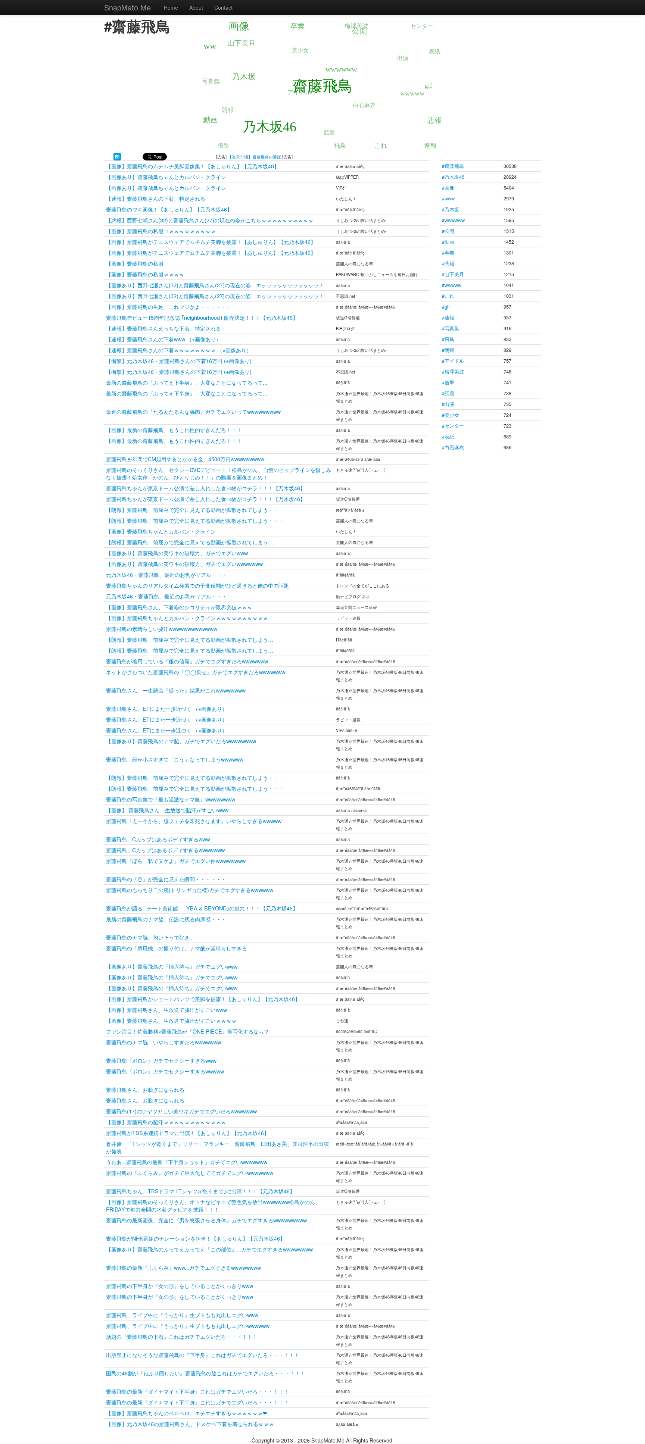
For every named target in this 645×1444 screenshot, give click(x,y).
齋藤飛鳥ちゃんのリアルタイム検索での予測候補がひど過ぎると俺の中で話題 (197, 585)
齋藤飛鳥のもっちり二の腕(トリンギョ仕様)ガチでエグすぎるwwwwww (189, 890)
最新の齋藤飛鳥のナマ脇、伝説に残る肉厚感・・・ (166, 919)
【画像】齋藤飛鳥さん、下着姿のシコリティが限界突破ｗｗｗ (179, 607)
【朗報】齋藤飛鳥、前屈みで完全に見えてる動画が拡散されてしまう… (189, 542)
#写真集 (450, 328)
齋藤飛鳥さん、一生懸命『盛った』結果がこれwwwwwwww (176, 690)
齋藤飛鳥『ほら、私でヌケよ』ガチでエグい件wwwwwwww (176, 861)
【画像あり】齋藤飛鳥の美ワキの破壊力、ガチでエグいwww (177, 553)
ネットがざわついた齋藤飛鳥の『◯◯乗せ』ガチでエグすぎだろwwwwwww (195, 672)
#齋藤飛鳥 (453, 165)
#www (448, 198)
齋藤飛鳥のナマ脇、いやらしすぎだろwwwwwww (163, 1042)
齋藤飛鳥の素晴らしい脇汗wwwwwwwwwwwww (161, 628)
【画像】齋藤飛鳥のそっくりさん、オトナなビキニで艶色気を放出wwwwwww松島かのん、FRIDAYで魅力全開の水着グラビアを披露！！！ (213, 1205)
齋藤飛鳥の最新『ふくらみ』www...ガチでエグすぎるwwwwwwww (183, 1267)
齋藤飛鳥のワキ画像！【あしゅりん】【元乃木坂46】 (169, 209)
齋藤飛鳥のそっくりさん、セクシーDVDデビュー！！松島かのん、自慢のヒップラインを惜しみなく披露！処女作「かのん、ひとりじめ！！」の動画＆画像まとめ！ (218, 473)
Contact (223, 7)
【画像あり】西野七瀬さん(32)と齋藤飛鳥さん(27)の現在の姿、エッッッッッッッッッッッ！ (215, 285)
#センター (453, 425)
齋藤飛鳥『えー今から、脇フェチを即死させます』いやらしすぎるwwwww (193, 821)
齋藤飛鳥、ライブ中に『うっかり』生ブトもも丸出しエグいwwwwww (187, 1325)
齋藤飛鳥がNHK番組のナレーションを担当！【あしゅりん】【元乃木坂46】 (195, 1238)
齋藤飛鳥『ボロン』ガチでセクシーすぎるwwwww (165, 1071)
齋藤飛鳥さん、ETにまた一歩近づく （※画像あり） (166, 708)
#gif (446, 306)
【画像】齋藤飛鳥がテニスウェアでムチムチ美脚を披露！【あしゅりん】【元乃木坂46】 (211, 242)
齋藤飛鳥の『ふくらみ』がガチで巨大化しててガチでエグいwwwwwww (189, 1172)
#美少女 (450, 414)
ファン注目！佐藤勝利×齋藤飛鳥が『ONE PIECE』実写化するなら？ (188, 1031)
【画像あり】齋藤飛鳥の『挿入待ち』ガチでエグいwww (171, 966)
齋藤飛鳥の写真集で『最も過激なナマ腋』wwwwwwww (170, 799)
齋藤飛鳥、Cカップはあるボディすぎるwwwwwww (165, 850)
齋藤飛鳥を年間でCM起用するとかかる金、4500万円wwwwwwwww (185, 459)
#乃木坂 (450, 209)
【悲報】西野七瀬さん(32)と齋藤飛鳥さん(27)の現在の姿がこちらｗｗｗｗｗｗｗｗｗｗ (210, 220)
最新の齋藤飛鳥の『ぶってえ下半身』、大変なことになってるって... (186, 382)
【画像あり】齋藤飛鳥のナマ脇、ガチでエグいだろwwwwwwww (181, 741)
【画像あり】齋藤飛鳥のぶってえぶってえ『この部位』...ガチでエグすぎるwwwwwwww (209, 1249)
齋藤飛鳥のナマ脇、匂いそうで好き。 (150, 937)
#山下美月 (453, 274)
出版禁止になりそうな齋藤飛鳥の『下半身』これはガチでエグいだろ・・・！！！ (202, 1355)
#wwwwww (453, 220)
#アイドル (453, 360)
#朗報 (448, 349)
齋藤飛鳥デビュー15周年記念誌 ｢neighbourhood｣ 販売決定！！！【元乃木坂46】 (202, 317)
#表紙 (448, 436)
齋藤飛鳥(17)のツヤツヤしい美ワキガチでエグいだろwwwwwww (181, 1111)
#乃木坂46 (453, 176)
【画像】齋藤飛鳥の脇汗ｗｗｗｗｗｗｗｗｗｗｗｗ (166, 1122)
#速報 (448, 317)
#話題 (448, 393)
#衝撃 (448, 382)
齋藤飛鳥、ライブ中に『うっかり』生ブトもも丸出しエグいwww (182, 1315)
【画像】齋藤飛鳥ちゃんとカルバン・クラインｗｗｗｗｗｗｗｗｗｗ (187, 618)
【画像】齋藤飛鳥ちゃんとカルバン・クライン (161, 531)
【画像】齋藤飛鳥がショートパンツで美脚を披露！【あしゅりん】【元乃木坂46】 (203, 999)
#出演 (448, 403)
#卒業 (448, 252)
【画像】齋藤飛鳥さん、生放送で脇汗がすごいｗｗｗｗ (171, 1020)
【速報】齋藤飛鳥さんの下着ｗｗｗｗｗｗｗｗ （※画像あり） (179, 350)
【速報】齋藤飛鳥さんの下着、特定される (155, 198)
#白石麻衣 (453, 447)
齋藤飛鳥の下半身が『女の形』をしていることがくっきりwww (179, 1286)
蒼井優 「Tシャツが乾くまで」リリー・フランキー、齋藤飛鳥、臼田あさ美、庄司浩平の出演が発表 (217, 1147)
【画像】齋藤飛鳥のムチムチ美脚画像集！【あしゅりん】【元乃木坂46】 (192, 166)
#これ (448, 295)
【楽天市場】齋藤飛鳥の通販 (254, 157)
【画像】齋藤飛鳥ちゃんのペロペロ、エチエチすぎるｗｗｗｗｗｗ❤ (186, 1413)
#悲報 (448, 263)
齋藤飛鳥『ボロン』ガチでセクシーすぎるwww (161, 1060)
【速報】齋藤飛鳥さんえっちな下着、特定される (163, 328)
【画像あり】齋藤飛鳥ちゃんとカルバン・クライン (166, 177)
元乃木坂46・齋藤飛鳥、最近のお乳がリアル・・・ (166, 574)
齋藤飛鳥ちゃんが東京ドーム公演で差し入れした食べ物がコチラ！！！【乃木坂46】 (205, 488)
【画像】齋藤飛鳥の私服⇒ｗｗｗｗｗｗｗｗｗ (161, 231)
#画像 (448, 187)
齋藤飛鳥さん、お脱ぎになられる (145, 1089)
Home (171, 7)
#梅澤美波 (453, 371)
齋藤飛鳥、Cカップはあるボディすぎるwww (158, 839)
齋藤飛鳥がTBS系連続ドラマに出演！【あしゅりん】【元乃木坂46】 (187, 1133)
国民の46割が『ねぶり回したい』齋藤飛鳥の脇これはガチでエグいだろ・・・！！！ (205, 1373)
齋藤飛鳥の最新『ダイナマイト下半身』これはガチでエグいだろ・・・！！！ (197, 1391)
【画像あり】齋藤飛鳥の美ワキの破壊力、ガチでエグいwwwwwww (184, 564)
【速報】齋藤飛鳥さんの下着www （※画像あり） (163, 339)
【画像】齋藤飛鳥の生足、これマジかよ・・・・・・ (168, 306)
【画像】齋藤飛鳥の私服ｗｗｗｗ (145, 274)
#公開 (448, 230)
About (196, 7)
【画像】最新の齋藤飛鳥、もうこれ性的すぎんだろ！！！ (174, 430)
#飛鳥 (448, 339)
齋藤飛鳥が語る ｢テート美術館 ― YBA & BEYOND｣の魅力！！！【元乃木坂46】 (202, 908)
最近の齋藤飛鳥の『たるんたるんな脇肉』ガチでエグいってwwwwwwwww (193, 411)
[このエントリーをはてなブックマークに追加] (117, 156)
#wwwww (451, 284)
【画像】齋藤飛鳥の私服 (134, 263)
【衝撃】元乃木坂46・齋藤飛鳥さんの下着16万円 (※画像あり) (179, 361)
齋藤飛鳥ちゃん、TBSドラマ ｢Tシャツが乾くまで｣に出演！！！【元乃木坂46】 (200, 1191)
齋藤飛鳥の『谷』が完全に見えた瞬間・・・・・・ (166, 879)
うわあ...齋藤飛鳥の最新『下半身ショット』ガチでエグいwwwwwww (186, 1162)
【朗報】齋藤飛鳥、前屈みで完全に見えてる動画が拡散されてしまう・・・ (195, 509)
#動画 (448, 241)
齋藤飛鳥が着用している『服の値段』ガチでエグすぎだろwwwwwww (187, 661)
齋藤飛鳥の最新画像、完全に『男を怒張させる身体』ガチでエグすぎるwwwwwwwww (206, 1220)
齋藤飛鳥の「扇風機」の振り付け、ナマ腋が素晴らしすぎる (176, 948)
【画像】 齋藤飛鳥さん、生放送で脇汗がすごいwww (167, 810)
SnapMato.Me (127, 7)
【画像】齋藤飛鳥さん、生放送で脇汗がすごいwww (166, 1009)
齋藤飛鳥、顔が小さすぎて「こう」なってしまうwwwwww (174, 759)
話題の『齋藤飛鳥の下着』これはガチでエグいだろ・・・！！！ (182, 1336)
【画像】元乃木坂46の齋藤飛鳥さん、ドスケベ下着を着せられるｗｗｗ (190, 1424)
